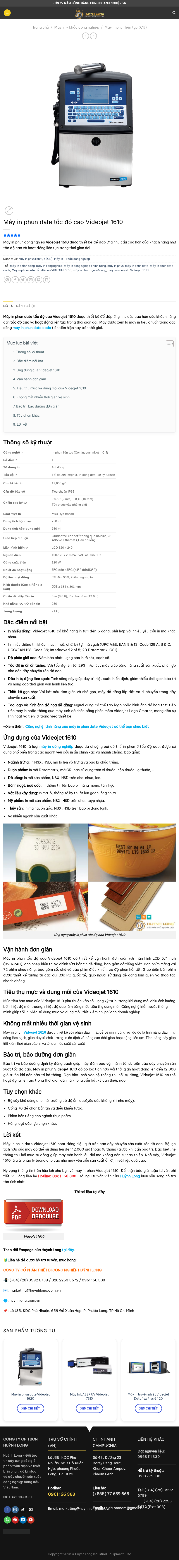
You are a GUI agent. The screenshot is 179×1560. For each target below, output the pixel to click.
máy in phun (115, 265)
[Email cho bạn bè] (30, 279)
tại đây (68, 1250)
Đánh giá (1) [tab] (25, 306)
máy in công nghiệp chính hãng (85, 265)
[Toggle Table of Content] (167, 344)
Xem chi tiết (30, 1408)
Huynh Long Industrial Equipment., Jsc (103, 1554)
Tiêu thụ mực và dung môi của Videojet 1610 (51, 388)
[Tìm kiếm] (174, 13)
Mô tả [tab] (8, 306)
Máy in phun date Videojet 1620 (30, 1396)
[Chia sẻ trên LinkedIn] (46, 279)
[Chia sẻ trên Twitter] (23, 279)
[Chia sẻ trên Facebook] (15, 279)
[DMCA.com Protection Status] (16, 1531)
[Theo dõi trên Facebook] (7, 1510)
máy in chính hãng (22, 265)
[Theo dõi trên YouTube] (30, 1520)
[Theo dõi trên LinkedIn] (23, 1520)
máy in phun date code (32, 327)
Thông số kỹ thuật (30, 352)
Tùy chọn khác (28, 415)
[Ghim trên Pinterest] (38, 279)
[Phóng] (9, 210)
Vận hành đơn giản (31, 379)
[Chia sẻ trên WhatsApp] (7, 279)
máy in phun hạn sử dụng (89, 270)
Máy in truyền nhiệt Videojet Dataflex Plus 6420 (148, 1396)
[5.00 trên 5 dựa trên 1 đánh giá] (89, 235)
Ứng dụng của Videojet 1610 (38, 370)
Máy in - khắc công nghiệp (76, 27)
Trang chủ (40, 27)
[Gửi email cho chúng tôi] (30, 1510)
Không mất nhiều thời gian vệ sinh (43, 397)
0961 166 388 (61, 1494)
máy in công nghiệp (49, 265)
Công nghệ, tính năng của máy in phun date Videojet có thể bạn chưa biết (87, 726)
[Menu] (7, 13)
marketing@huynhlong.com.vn (84, 1508)
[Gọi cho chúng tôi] (7, 1520)
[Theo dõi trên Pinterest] (15, 1520)
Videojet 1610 (139, 270)
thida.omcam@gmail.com (126, 1508)
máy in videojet (118, 270)
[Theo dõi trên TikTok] (23, 1510)
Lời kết (22, 424)
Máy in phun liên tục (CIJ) (126, 27)
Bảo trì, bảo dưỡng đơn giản (37, 406)
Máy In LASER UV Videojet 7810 (89, 1396)
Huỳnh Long (130, 1176)
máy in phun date (136, 265)
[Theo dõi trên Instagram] (15, 1510)
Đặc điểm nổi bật (30, 361)
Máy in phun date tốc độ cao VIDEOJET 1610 (41, 270)
